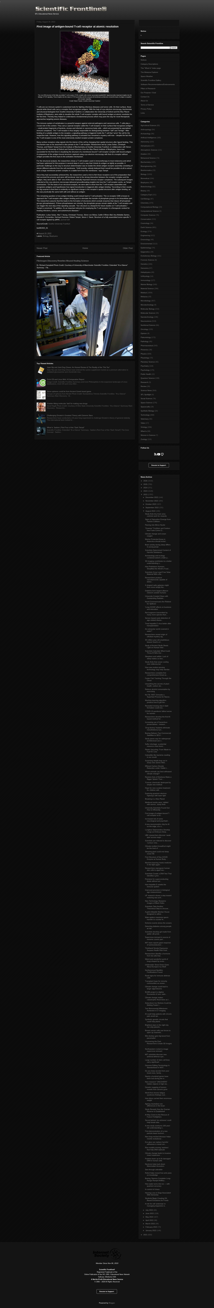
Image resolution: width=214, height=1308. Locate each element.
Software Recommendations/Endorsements (158, 84)
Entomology (145, 240)
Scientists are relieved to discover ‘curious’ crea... (158, 842)
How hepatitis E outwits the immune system (155, 886)
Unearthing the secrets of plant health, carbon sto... (157, 685)
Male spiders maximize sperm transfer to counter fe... (156, 918)
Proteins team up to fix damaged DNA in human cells (158, 1160)
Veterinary (145, 419)
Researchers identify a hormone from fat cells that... (157, 955)
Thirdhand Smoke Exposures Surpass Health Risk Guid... (156, 949)
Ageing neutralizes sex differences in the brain (155, 1105)
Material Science (147, 288)
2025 (145, 484)
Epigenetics (145, 252)
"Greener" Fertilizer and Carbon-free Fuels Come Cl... (158, 529)
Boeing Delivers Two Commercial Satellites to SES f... (158, 734)
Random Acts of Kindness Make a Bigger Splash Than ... (158, 778)
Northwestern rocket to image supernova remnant (156, 1050)
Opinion (144, 333)
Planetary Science (148, 362)
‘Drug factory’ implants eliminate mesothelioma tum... (157, 729)
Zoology (144, 439)
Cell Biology (145, 199)
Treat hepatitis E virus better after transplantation (158, 624)
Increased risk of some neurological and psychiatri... (157, 820)
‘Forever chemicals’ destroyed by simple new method (158, 783)
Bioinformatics (146, 170)
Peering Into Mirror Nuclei (155, 525)
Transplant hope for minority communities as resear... (156, 982)
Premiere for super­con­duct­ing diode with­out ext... (156, 880)
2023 (145, 491)
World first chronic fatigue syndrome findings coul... (155, 1094)
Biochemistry (146, 162)
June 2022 (150, 1213)
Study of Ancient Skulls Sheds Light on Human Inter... (156, 646)
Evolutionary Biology (149, 256)
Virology (144, 427)
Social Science (146, 398)
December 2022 (152, 497)
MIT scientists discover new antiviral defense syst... (156, 1055)
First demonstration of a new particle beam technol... (156, 1132)
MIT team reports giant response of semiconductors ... (158, 944)
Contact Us (145, 97)
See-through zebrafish (153, 1170)
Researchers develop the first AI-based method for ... (158, 718)
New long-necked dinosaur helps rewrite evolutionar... (158, 1138)
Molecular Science (148, 313)
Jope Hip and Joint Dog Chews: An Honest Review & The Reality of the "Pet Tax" (78, 367)
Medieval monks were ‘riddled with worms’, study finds (156, 803)
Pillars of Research (148, 88)
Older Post (128, 248)
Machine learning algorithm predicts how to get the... (155, 701)
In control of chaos (152, 1189)
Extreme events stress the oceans (158, 923)
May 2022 (150, 1217)
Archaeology (145, 134)
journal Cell (65, 220)
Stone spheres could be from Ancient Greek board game (69, 391)
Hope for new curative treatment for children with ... (157, 789)
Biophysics (53, 236)
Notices (144, 60)
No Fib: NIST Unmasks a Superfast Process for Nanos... (158, 696)
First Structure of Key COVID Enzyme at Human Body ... (156, 858)
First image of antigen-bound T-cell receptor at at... (157, 814)
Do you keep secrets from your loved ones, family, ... (157, 1072)
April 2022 (150, 1220)
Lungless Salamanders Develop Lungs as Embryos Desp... (157, 831)
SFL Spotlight (146, 395)
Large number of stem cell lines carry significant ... (157, 1061)
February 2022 (152, 1227)
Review (143, 386)
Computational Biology (149, 207)
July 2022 (150, 1210)
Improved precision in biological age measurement (157, 891)
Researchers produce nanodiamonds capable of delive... (156, 580)
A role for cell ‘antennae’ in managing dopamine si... (155, 1205)
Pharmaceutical (147, 346)
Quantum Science (148, 378)
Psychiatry (145, 366)
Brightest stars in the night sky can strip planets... (157, 1026)
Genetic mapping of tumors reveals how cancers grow (156, 1088)
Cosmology (145, 223)
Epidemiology (146, 248)
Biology (45, 236)
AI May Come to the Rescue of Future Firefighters (157, 1116)
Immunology (145, 280)
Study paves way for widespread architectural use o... (157, 740)
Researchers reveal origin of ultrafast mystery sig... (156, 635)
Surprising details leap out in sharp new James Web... (156, 762)
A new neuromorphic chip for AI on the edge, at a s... (157, 825)
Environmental (146, 244)
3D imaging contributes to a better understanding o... (158, 562)
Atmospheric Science (149, 150)
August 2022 (151, 511)
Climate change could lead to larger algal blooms (156, 988)
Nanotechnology (147, 317)
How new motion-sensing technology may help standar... (158, 668)
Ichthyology (145, 276)
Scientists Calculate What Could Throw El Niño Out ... (157, 652)
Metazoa (144, 297)
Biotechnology (146, 187)
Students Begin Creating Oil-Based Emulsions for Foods (156, 1199)
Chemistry (145, 203)
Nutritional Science (148, 325)
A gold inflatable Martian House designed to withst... (157, 913)
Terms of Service (147, 105)
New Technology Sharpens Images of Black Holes (155, 902)
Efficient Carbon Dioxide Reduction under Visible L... (156, 767)
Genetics (144, 264)
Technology (145, 415)
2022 (145, 494)
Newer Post (42, 248)
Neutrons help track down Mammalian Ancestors (155, 1165)
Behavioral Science (148, 158)
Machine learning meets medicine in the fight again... (158, 864)
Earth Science (146, 227)
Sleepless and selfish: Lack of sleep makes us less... (156, 657)
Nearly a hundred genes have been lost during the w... (156, 1077)
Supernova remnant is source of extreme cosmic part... (157, 938)
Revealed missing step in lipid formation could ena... (156, 707)
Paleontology (146, 337)
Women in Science (148, 435)
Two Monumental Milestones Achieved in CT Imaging (156, 1009)
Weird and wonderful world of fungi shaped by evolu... (156, 960)
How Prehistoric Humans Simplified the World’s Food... (157, 568)
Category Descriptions (149, 64)
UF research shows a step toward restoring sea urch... (158, 896)
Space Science (146, 403)
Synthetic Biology (147, 411)
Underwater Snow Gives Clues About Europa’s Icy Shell (157, 966)
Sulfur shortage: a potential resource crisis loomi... (155, 745)
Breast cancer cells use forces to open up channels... (158, 1031)
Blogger (112, 1303)
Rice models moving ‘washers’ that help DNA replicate (157, 1149)
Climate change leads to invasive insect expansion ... (158, 1154)
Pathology (144, 341)
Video (143, 423)
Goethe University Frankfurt (59, 224)
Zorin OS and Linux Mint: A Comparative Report (65, 379)
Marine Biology (146, 284)
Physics (144, 354)
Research (144, 382)
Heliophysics (145, 272)
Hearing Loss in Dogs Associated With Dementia (158, 1194)
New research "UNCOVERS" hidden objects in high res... (156, 1083)
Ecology (144, 231)
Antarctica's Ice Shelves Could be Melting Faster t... (158, 1004)
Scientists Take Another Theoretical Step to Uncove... (157, 907)
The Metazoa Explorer (149, 72)
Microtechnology (147, 305)
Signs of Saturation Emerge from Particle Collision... (158, 520)
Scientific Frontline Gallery (151, 80)
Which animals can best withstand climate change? (158, 773)
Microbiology (146, 301)
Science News (146, 390)
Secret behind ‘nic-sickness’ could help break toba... (158, 1121)
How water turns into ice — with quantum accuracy (157, 1185)
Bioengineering (146, 166)
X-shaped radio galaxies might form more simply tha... (157, 586)
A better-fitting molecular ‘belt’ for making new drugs (67, 403)
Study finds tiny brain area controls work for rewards (156, 515)
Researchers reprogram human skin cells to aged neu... (157, 869)
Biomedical (145, 178)
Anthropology (146, 130)
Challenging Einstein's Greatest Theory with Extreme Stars (70, 415)
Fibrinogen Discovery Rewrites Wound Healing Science (63, 261)
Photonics (144, 350)
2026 (145, 481)
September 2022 (152, 508)
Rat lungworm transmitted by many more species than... (156, 614)
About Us (144, 101)
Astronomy (145, 142)
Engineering (145, 235)
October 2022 (151, 504)
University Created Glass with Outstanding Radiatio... (156, 597)
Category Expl (146, 195)
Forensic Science (147, 260)
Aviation (144, 154)
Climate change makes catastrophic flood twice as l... (157, 999)
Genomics (145, 268)
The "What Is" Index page (151, 68)
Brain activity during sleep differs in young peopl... (157, 546)
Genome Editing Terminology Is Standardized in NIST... (157, 1066)
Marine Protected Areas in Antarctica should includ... (156, 540)
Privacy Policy (146, 109)
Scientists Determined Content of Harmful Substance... (158, 551)
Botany (143, 191)
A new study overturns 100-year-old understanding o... (158, 1127)
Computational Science (150, 211)
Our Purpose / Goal (148, 93)
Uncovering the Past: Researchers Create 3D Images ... (158, 1043)
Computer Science (148, 215)
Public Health (146, 374)
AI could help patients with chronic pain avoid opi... (158, 1015)
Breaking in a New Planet (155, 799)
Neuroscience (146, 321)
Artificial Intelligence (148, 138)
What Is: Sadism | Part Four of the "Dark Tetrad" (65, 427)
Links (143, 113)
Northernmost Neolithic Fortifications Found (154, 971)
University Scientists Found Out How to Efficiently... (157, 809)
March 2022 (150, 1224)
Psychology (145, 370)
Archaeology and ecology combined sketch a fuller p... (157, 557)
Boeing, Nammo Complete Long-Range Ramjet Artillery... (158, 1179)
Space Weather (147, 76)
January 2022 (151, 1230)
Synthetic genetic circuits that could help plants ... (156, 1020)
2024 (145, 488)
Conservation (146, 219)
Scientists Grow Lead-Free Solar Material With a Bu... (158, 573)
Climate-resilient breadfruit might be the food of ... (158, 847)
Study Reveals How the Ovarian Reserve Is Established (157, 1110)
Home (85, 248)
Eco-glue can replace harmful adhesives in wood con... (156, 1143)
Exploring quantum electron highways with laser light (156, 794)
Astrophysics (146, 146)
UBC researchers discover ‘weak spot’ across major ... (158, 836)
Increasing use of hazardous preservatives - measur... (156, 723)
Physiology (145, 358)
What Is (144, 431)
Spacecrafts (145, 407)
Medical (144, 293)
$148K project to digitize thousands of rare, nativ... (156, 993)
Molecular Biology (148, 309)
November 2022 (152, 501)
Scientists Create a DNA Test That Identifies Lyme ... (158, 875)
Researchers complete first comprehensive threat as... (156, 674)
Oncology (144, 329)
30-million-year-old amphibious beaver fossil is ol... (157, 641)
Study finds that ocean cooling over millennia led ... (157, 663)
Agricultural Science (148, 125)
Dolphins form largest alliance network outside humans (156, 592)
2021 (145, 1235)
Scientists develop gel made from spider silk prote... (158, 933)
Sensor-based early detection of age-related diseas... (157, 619)
